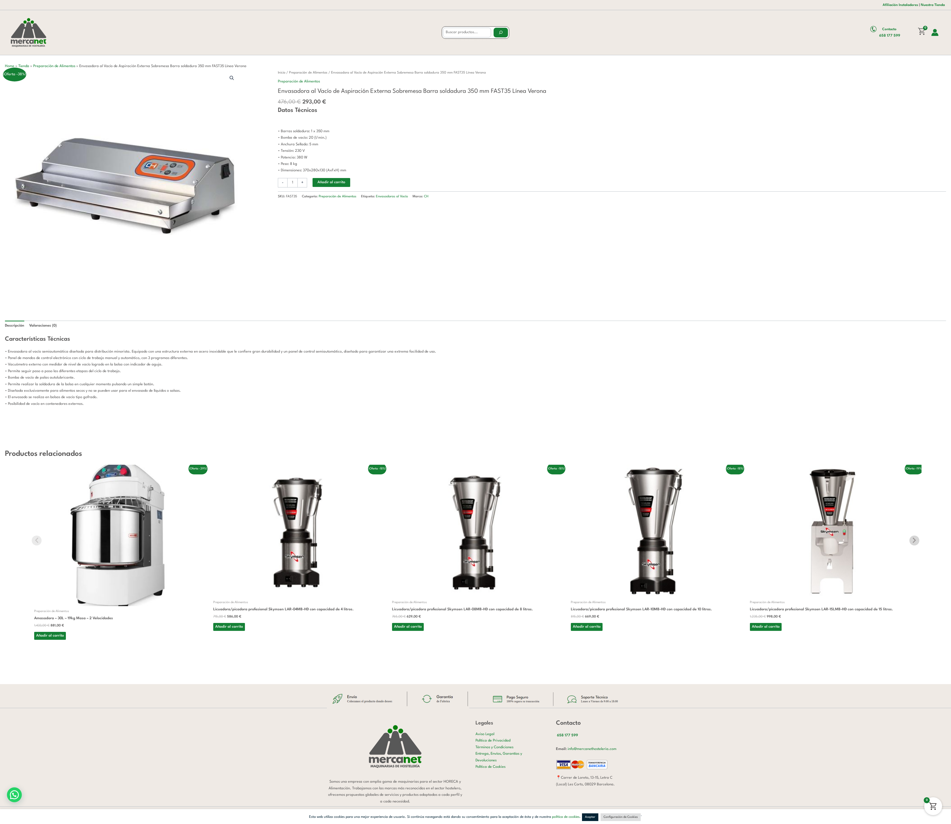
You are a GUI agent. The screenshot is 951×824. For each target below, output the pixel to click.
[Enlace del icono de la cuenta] (935, 32)
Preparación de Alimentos (54, 66)
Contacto (889, 29)
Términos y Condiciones (494, 747)
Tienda (23, 66)
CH (426, 196)
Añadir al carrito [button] (50, 636)
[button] (231, 78)
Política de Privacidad (493, 741)
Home (9, 66)
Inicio (281, 72)
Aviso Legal (485, 734)
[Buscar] (501, 32)
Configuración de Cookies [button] (621, 817)
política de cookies (566, 817)
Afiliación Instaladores (900, 5)
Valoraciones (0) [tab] (43, 326)
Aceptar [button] (590, 817)
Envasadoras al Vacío (392, 196)
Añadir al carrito (331, 182)
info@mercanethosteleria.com (592, 749)
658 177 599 (889, 36)
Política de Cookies (490, 767)
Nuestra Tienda (933, 5)
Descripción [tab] (14, 326)
